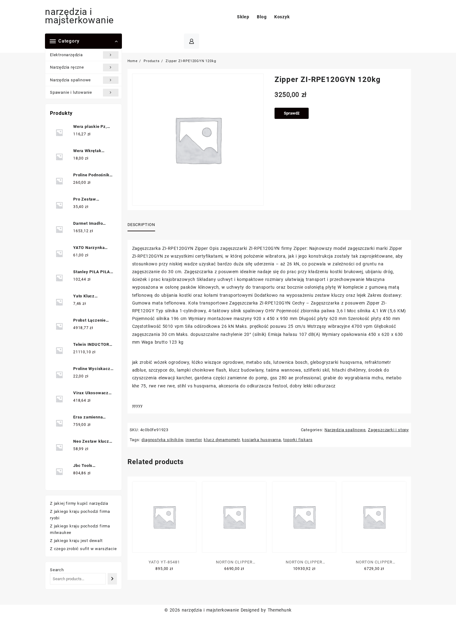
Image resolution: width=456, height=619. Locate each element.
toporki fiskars (297, 439)
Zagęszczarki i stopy (388, 429)
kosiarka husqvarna (261, 439)
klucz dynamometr (222, 439)
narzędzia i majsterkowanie (79, 15)
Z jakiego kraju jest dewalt (76, 540)
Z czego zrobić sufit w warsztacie (83, 548)
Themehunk (280, 610)
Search (57, 569)
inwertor (193, 439)
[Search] (112, 579)
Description (141, 224)
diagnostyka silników (162, 439)
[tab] (143, 225)
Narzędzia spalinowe (70, 80)
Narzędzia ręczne (67, 67)
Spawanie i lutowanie (71, 92)
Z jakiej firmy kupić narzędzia (79, 503)
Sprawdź (292, 113)
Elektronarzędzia (66, 54)
